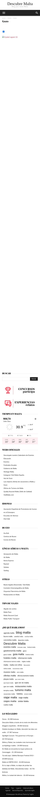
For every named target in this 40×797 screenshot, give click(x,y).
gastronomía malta (12, 651)
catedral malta (18, 636)
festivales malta (22, 647)
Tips (12, 788)
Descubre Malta (15, 643)
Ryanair (6, 564)
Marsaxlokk (27, 665)
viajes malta (10, 701)
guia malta (18, 654)
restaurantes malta (23, 686)
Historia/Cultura (28, 788)
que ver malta (8, 686)
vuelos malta (8, 705)
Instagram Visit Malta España (14, 475)
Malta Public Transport (11, 619)
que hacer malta (8, 683)
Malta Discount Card (11, 615)
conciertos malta (10, 640)
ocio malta (20, 672)
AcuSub (6, 533)
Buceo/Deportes (17, 790)
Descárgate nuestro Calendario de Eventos (19, 455)
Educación (7, 458)
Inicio (4, 18)
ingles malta (26, 661)
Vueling (6, 570)
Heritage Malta (9, 472)
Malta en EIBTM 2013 (10, 762)
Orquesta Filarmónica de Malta (14, 591)
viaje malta (23, 698)
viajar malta (10, 697)
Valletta (19, 694)
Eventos (6, 462)
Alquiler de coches (10, 609)
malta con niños (16, 665)
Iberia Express (9, 560)
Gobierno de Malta (10, 468)
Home (4, 719)
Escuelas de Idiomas (11, 516)
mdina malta (7, 668)
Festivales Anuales (10, 465)
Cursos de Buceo (10, 540)
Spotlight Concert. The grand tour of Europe (17, 736)
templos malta (8, 690)
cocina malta (29, 636)
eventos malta (10, 647)
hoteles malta (10, 658)
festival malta (31, 647)
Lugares (18, 788)
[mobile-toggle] (3, 13)
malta (6, 665)
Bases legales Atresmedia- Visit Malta (17, 585)
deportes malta (23, 640)
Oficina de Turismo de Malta (13, 488)
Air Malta (7, 557)
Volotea (6, 567)
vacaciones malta (9, 694)
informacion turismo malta (12, 661)
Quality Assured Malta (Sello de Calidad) (18, 491)
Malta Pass (7, 612)
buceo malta (8, 636)
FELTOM (7, 519)
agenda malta (9, 633)
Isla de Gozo (8, 478)
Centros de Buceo (10, 536)
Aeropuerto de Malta (11, 554)
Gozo (9, 18)
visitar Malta (23, 701)
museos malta (9, 672)
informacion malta (25, 658)
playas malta (9, 679)
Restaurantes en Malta (12, 594)
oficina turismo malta (25, 676)
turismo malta (23, 690)
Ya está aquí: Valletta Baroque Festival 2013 (17, 755)
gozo (24, 651)
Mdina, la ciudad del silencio (12, 775)
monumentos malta (18, 668)
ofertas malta (10, 675)
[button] (37, 13)
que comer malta (19, 679)
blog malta (23, 632)
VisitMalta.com (9, 495)
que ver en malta (22, 683)
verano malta (28, 694)
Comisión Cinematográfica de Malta (16, 588)
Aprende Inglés (30, 790)
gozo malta (7, 654)
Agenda (7, 790)
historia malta (30, 654)
